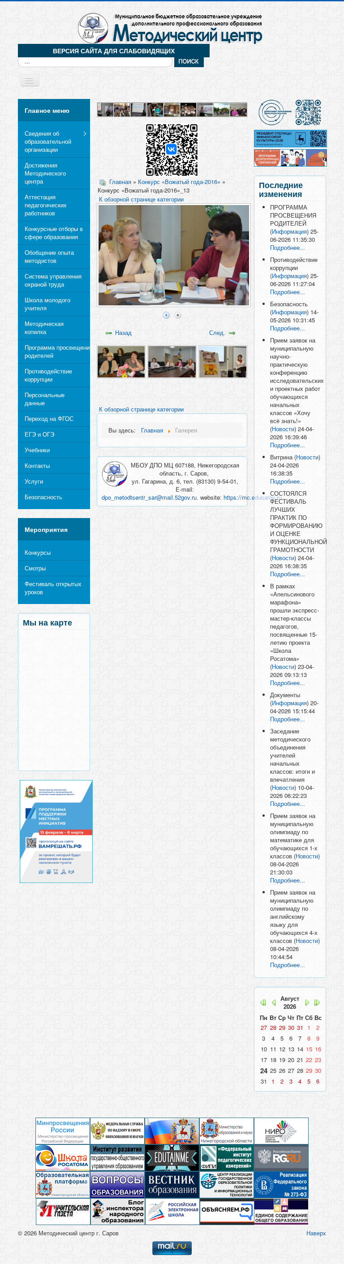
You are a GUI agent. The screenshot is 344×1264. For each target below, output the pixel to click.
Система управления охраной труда (53, 280)
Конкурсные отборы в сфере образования (54, 232)
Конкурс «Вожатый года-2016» (179, 181)
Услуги (34, 481)
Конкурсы (38, 552)
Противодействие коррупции (48, 375)
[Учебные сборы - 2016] (222, 108)
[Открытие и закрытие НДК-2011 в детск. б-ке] (155, 108)
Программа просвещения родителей (57, 351)
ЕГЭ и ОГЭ (39, 434)
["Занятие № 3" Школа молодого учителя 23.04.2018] (238, 108)
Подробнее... (287, 247)
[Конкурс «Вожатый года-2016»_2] (171, 360)
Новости (283, 428)
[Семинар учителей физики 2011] (172, 108)
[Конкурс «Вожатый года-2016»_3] (222, 360)
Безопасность (43, 497)
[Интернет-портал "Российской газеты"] (281, 1157)
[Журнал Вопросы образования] (117, 1184)
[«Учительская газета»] (63, 1211)
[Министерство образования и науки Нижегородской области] (226, 1130)
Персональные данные (44, 398)
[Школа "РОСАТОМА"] (62, 1157)
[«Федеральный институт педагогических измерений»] (226, 1157)
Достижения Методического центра (45, 173)
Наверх (316, 1233)
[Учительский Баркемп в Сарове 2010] (189, 108)
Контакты (37, 465)
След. (217, 332)
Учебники (37, 450)
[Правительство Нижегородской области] (172, 1130)
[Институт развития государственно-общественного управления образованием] (117, 1157)
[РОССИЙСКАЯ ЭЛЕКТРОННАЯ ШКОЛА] (172, 1211)
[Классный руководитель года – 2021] (106, 108)
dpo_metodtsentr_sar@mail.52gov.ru (149, 497)
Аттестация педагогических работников (46, 205)
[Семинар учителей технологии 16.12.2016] (139, 108)
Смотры (35, 568)
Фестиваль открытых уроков (53, 587)
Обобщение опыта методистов (49, 256)
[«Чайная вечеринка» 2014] (122, 108)
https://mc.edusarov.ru (253, 497)
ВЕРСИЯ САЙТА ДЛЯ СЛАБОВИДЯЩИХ (114, 50)
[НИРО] (281, 1130)
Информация (289, 231)
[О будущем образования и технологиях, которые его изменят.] (172, 1157)
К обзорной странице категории (141, 199)
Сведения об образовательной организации (48, 141)
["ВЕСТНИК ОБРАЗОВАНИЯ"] (172, 1184)
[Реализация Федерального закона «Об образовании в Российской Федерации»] (281, 1184)
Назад (123, 332)
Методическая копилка (44, 327)
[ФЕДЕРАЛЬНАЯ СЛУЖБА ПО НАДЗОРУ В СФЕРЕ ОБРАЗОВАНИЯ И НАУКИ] (117, 1130)
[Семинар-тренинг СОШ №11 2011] (205, 108)
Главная (120, 181)
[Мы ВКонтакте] (172, 149)
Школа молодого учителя (47, 304)
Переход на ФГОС (49, 418)
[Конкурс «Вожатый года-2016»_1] (121, 360)
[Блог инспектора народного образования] (117, 1211)
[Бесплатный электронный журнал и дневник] (62, 1184)
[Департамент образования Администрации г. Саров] (290, 112)
